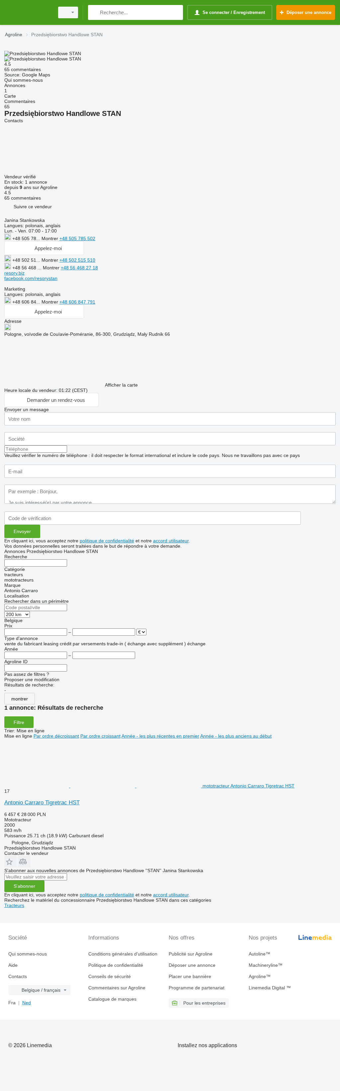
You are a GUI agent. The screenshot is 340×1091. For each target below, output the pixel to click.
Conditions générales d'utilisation (122, 953)
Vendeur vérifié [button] (20, 176)
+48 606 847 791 (77, 302)
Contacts (17, 976)
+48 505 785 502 (77, 238)
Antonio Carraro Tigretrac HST (42, 802)
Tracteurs (14, 905)
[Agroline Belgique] (28, 12)
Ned (26, 1002)
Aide (13, 965)
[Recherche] (94, 12)
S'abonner (24, 886)
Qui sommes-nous (27, 953)
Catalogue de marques (112, 999)
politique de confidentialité (107, 540)
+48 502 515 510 (77, 260)
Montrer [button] (50, 238)
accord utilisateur (171, 540)
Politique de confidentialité (115, 965)
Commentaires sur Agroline (116, 987)
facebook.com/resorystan (30, 278)
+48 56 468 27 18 (79, 267)
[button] (32, 206)
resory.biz (14, 273)
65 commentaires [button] (22, 69)
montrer (19, 698)
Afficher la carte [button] (121, 385)
